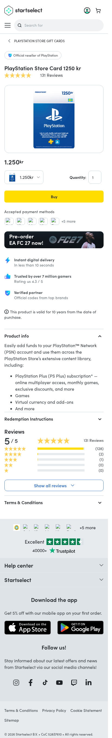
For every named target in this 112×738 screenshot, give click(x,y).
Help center (18, 565)
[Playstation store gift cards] (9, 40)
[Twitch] (76, 682)
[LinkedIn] (90, 682)
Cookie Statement (86, 710)
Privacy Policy (54, 710)
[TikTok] (47, 682)
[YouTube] (61, 682)
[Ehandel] (16, 527)
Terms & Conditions (23, 502)
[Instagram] (18, 682)
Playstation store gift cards (39, 41)
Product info (16, 336)
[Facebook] (32, 682)
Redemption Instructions (28, 419)
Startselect (17, 579)
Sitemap (11, 720)
